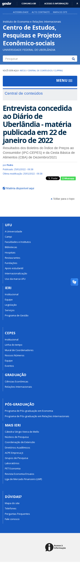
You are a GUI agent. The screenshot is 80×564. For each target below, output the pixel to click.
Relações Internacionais (18, 386)
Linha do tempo (13, 344)
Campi (8, 236)
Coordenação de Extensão (20, 442)
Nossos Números (14, 355)
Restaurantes (12, 257)
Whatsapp (69, 178)
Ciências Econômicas (16, 381)
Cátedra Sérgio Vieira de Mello (22, 431)
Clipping (58, 70)
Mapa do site (60, 12)
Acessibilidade (20, 12)
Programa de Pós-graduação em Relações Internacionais (37, 416)
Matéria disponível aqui (20, 188)
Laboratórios (12, 463)
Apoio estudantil (14, 268)
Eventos (9, 365)
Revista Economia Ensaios (19, 474)
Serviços (10, 310)
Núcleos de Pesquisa (17, 437)
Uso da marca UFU (15, 279)
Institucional (11, 294)
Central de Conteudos (40, 70)
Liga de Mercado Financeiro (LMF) (23, 479)
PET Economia (12, 468)
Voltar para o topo (63, 198)
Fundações (11, 263)
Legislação (11, 304)
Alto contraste (41, 12)
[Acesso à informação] (56, 547)
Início (23, 70)
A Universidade (13, 231)
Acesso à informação (56, 3)
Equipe (9, 299)
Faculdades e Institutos (18, 242)
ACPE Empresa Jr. (14, 452)
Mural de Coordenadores (19, 350)
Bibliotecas (11, 247)
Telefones (10, 508)
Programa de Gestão (16, 315)
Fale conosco (12, 519)
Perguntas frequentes (17, 513)
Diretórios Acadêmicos (17, 447)
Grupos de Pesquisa (16, 458)
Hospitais (10, 252)
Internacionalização (16, 273)
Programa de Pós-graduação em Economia (29, 410)
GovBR (5, 2)
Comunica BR (29, 3)
